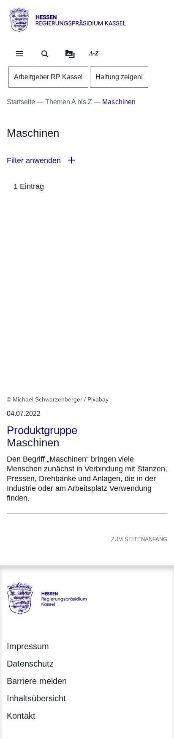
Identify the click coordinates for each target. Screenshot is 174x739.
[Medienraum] (70, 54)
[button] (87, 160)
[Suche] (45, 54)
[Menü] (19, 54)
